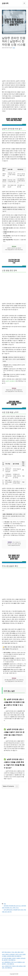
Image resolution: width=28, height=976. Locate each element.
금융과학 (5, 3)
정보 (5, 903)
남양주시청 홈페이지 (11, 381)
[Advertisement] (14, 65)
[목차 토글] (16, 786)
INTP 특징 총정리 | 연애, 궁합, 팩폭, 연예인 (13, 952)
